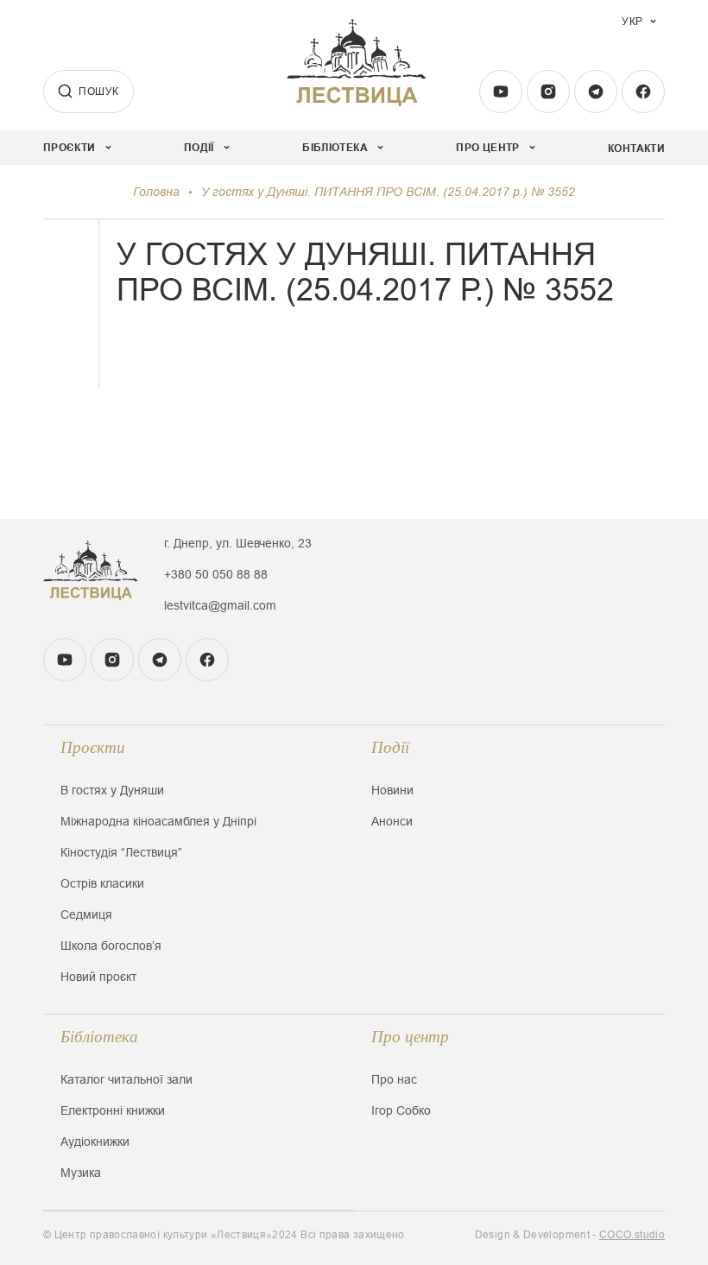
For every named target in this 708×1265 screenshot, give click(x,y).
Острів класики (102, 883)
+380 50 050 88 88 (216, 574)
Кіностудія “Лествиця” (121, 852)
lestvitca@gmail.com (220, 605)
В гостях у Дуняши (112, 790)
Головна (156, 192)
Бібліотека (99, 1037)
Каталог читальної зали (126, 1079)
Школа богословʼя (110, 945)
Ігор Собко (401, 1110)
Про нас (394, 1079)
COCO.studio (632, 1235)
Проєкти (92, 747)
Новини (392, 790)
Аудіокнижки (95, 1141)
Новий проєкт (98, 977)
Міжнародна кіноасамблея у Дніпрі (158, 821)
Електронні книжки (112, 1110)
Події (390, 747)
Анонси (392, 821)
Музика (80, 1173)
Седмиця (86, 914)
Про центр (410, 1037)
